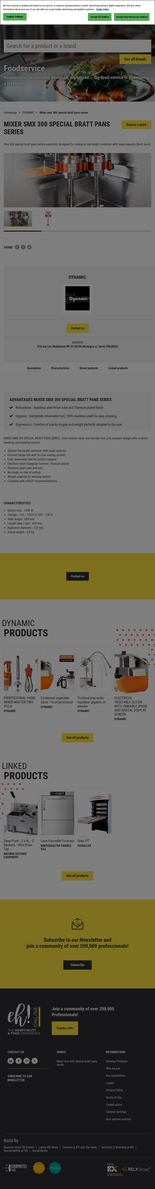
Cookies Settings (14, 16)
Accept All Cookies (100, 16)
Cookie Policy (102, 9)
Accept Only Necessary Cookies (131, 16)
